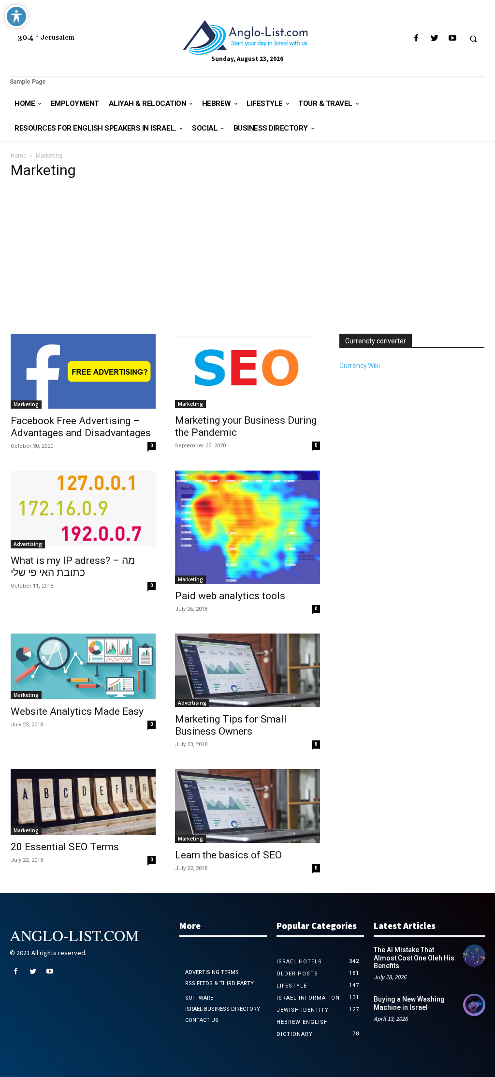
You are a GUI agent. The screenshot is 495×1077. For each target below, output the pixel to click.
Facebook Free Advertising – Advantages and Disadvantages (81, 427)
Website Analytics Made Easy (77, 711)
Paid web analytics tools (230, 596)
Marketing (26, 404)
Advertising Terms (212, 972)
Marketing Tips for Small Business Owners (231, 725)
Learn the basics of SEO (228, 855)
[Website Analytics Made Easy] (83, 667)
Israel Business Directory (222, 1009)
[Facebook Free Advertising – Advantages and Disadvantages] (83, 371)
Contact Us (201, 1020)
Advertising (28, 544)
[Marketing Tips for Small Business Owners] (247, 671)
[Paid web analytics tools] (247, 527)
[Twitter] (434, 38)
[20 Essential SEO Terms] (83, 802)
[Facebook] (416, 38)
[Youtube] (452, 38)
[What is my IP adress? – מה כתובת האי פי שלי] (83, 510)
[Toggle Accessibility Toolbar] (16, 16)
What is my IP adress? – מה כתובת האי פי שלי (73, 566)
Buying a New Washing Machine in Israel (409, 1003)
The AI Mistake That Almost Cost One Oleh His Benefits (414, 958)
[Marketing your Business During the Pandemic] (247, 371)
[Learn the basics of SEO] (247, 806)
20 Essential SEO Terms (65, 847)
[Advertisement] (247, 261)
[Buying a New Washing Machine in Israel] (474, 1005)
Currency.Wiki (359, 365)
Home (19, 155)
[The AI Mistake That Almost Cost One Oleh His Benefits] (474, 955)
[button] (473, 39)
